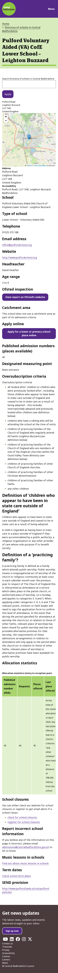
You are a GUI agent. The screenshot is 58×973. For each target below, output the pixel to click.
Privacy (5, 949)
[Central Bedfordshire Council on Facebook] (18, 939)
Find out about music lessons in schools (25, 863)
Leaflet (29, 165)
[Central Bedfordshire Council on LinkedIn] (12, 939)
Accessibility (8, 953)
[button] (29, 137)
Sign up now (12, 930)
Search (28, 78)
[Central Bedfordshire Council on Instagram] (24, 939)
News (5, 962)
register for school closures (24, 822)
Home (5, 23)
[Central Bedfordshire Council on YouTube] (5, 939)
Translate (7, 946)
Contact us (7, 943)
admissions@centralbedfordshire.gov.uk (25, 847)
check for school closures (22, 817)
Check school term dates (16, 876)
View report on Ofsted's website (25, 297)
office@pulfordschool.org (17, 244)
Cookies (6, 956)
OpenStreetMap (40, 165)
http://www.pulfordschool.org (19, 257)
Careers (6, 959)
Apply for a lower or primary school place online (29, 333)
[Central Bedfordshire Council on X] (30, 939)
